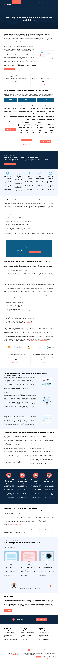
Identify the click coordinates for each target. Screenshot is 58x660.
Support (50, 2)
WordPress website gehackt (44, 632)
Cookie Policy (46, 658)
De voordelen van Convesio (44, 639)
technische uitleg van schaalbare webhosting (22, 333)
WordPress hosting (15, 2)
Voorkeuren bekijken (52, 656)
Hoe (32, 2)
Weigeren (44, 656)
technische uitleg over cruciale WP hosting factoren (39, 340)
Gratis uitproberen (10, 129)
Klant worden (8, 610)
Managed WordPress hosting (9, 632)
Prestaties (23, 2)
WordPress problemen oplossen (44, 636)
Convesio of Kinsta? (24, 639)
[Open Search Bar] (33, 6)
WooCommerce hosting (8, 635)
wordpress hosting (41, 619)
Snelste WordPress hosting (26, 635)
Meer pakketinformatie (10, 133)
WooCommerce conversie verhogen (45, 640)
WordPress (28, 2)
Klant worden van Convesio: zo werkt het (11, 642)
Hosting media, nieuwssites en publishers (11, 639)
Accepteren (38, 656)
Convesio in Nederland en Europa (27, 636)
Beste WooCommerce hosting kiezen (10, 640)
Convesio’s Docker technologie (16, 524)
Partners (36, 2)
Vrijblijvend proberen (9, 68)
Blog (47, 2)
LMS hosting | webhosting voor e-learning (11, 636)
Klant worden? (15, 654)
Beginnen (43, 2)
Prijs (39, 2)
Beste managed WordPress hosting (27, 632)
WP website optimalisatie (43, 635)
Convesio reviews (15, 84)
